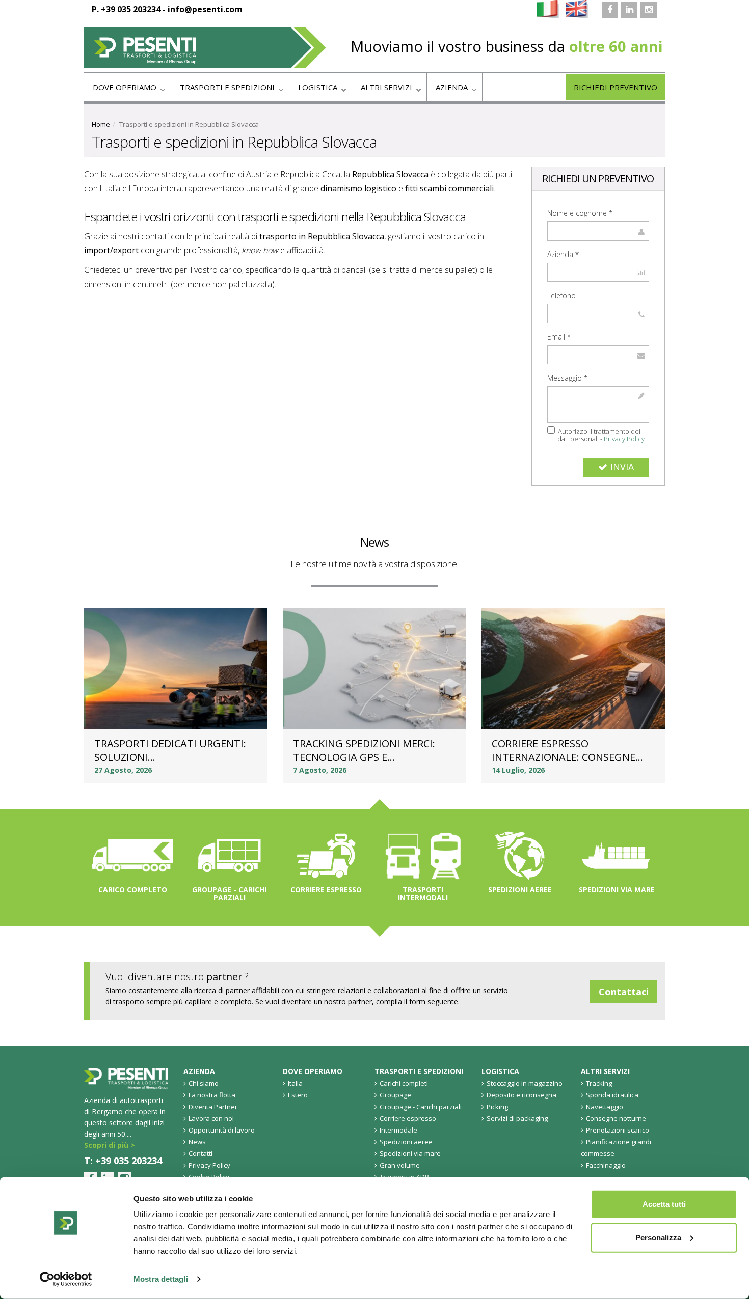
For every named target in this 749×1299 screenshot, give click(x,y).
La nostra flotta (212, 1094)
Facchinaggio (606, 1165)
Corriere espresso (326, 889)
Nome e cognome (579, 213)
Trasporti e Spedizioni (223, 90)
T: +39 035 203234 (123, 1160)
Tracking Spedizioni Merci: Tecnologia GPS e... (364, 750)
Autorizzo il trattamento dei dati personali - (601, 435)
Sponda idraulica (612, 1094)
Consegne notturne (616, 1118)
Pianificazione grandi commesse (616, 1147)
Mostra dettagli (160, 1279)
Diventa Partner (213, 1106)
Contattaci (624, 991)
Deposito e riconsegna (521, 1094)
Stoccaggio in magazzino (525, 1083)
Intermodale (398, 1130)
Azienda (447, 90)
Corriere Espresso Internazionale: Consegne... (567, 750)
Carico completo (132, 889)
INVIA (622, 467)
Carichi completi (404, 1083)
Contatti (200, 1153)
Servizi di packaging (517, 1118)
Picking (497, 1106)
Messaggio (567, 378)
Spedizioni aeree (520, 889)
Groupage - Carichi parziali (229, 893)
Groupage (395, 1094)
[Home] (205, 47)
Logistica (313, 90)
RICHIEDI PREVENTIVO (615, 87)
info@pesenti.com (205, 9)
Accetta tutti (664, 1204)
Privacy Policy (624, 438)
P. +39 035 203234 (126, 9)
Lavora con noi (211, 1118)
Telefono (561, 295)
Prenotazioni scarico (617, 1130)
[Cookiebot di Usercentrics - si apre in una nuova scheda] (66, 1279)
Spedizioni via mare (617, 889)
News (374, 541)
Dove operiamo (120, 90)
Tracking (599, 1083)
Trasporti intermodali (423, 893)
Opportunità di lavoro (222, 1130)
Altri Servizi (382, 90)
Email (559, 337)
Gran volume (400, 1165)
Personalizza (658, 1237)
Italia (295, 1083)
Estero (298, 1094)
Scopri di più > (109, 1145)
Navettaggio (604, 1106)
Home (101, 124)
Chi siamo (204, 1083)
